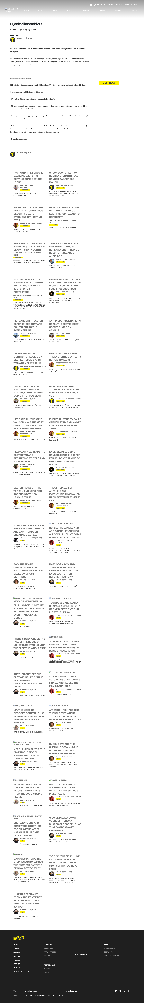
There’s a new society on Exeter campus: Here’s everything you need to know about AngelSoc (64, 249)
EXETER (25, 190)
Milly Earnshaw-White (65, 399)
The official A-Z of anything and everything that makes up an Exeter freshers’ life (64, 494)
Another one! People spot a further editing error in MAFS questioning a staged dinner (28, 680)
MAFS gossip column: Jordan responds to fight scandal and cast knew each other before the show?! (64, 570)
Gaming (70, 10)
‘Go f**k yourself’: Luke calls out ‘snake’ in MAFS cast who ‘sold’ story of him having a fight (64, 862)
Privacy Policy (50, 952)
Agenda (86, 10)
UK (23, 540)
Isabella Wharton (33, 253)
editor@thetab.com (71, 991)
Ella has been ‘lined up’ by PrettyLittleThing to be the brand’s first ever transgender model (29, 611)
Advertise (127, 4)
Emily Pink (60, 333)
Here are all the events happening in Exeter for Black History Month (29, 246)
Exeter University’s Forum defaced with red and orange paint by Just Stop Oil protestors (29, 285)
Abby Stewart (55, 220)
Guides (134, 10)
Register (48, 969)
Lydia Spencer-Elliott (65, 540)
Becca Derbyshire (27, 223)
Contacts (108, 952)
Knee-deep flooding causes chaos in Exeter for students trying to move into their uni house (64, 458)
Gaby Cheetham (26, 185)
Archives (48, 956)
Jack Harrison (21, 38)
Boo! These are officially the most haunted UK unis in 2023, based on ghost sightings (29, 570)
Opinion (118, 10)
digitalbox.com (31, 991)
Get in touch (81, 954)
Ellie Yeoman (19, 253)
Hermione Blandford (29, 366)
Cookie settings (111, 956)
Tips (135, 4)
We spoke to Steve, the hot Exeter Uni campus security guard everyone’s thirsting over (29, 213)
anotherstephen (27, 538)
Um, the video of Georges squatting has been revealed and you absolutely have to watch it (29, 716)
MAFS (70, 580)
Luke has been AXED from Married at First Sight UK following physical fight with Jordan (28, 900)
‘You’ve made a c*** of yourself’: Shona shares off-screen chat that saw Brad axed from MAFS (65, 824)
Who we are (109, 4)
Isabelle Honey (62, 185)
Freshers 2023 (26, 187)
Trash (54, 10)
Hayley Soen (61, 580)
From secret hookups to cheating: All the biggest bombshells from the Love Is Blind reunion (28, 790)
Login (46, 972)
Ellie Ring (24, 726)
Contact (118, 4)
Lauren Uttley (62, 259)
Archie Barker (20, 295)
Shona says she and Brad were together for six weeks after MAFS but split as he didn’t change (27, 829)
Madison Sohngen (69, 220)
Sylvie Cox (24, 333)
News (40, 10)
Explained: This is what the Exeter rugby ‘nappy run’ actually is (65, 356)
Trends (102, 10)
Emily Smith (25, 580)
